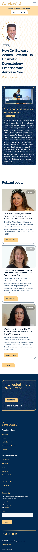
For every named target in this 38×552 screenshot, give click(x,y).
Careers (4, 449)
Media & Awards (7, 442)
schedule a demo (14, 406)
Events (4, 438)
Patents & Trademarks (9, 446)
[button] (34, 3)
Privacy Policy (6, 544)
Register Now (19, 12)
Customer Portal (7, 481)
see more (11, 400)
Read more (11, 240)
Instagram (5, 471)
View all (8, 365)
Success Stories (7, 475)
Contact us (5, 459)
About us (5, 434)
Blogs (3, 467)
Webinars (5, 463)
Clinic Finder (6, 485)
